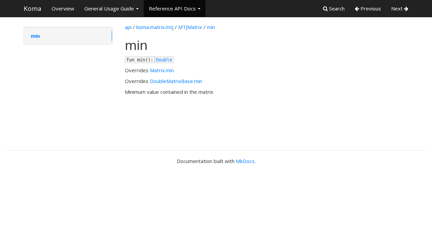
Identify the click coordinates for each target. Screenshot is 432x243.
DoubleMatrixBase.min (176, 81)
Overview (63, 8)
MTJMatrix (190, 27)
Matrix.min (162, 70)
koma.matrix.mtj (154, 27)
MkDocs (245, 161)
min (35, 35)
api (128, 27)
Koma (33, 8)
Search (336, 8)
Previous (370, 8)
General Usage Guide (109, 8)
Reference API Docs (173, 8)
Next (397, 8)
